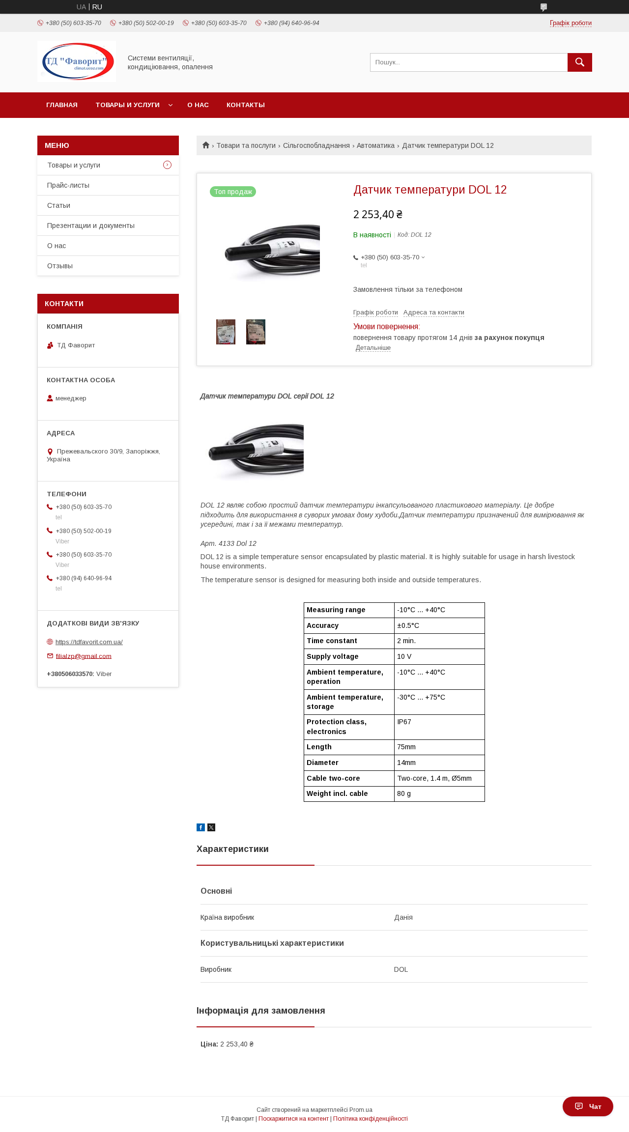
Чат (595, 1106)
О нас (198, 105)
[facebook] (201, 829)
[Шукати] (580, 62)
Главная (62, 105)
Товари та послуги (246, 145)
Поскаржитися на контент (293, 1118)
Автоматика (376, 145)
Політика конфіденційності (370, 1118)
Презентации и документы (91, 225)
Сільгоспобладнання (316, 145)
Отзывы (60, 266)
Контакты (246, 105)
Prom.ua (360, 1109)
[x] (211, 829)
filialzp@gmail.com (84, 655)
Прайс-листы (68, 185)
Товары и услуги (127, 105)
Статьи (58, 205)
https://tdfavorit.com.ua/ (89, 642)
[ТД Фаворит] (76, 80)
